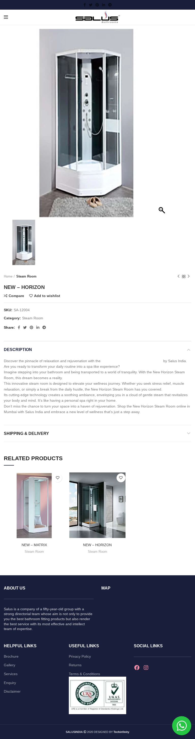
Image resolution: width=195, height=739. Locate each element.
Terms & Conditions (84, 674)
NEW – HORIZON (97, 545)
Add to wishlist (47, 296)
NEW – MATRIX (34, 545)
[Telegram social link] (110, 5)
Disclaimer (12, 691)
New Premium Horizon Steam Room (132, 361)
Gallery (9, 665)
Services (11, 674)
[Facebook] (137, 667)
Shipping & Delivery (26, 433)
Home (8, 276)
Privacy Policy (80, 656)
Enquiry (10, 683)
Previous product (178, 276)
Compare (16, 296)
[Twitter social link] (90, 5)
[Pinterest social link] (97, 5)
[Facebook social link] (84, 5)
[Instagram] (146, 667)
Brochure (11, 656)
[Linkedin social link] (104, 5)
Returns (75, 665)
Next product (188, 276)
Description (18, 349)
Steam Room (26, 276)
